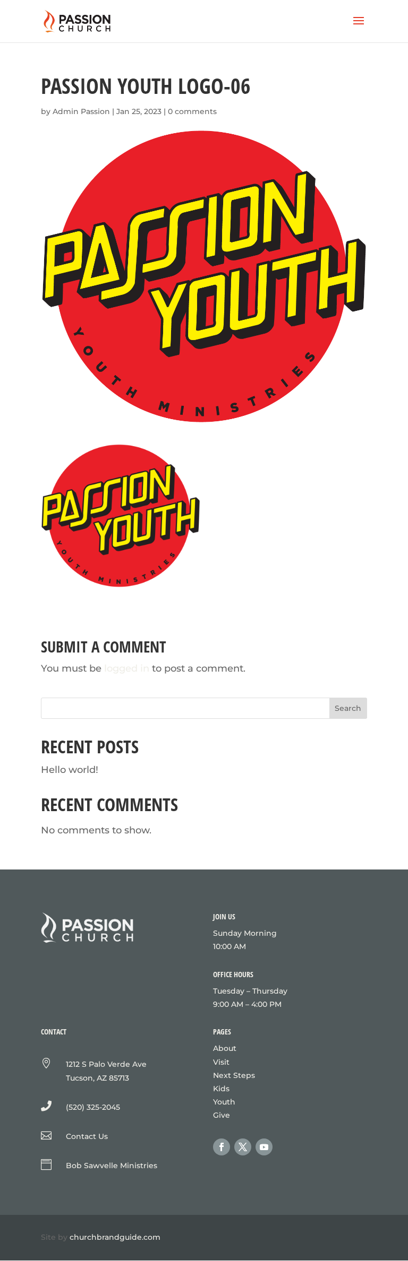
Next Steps (234, 1075)
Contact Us (87, 1136)
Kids (221, 1088)
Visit (221, 1062)
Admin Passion (81, 111)
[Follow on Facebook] (221, 1146)
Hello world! (69, 770)
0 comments (192, 111)
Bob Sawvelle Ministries (111, 1165)
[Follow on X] (242, 1146)
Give (221, 1115)
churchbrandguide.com (115, 1237)
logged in (126, 668)
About (224, 1048)
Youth (224, 1102)
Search (348, 708)
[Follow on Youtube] (264, 1146)
